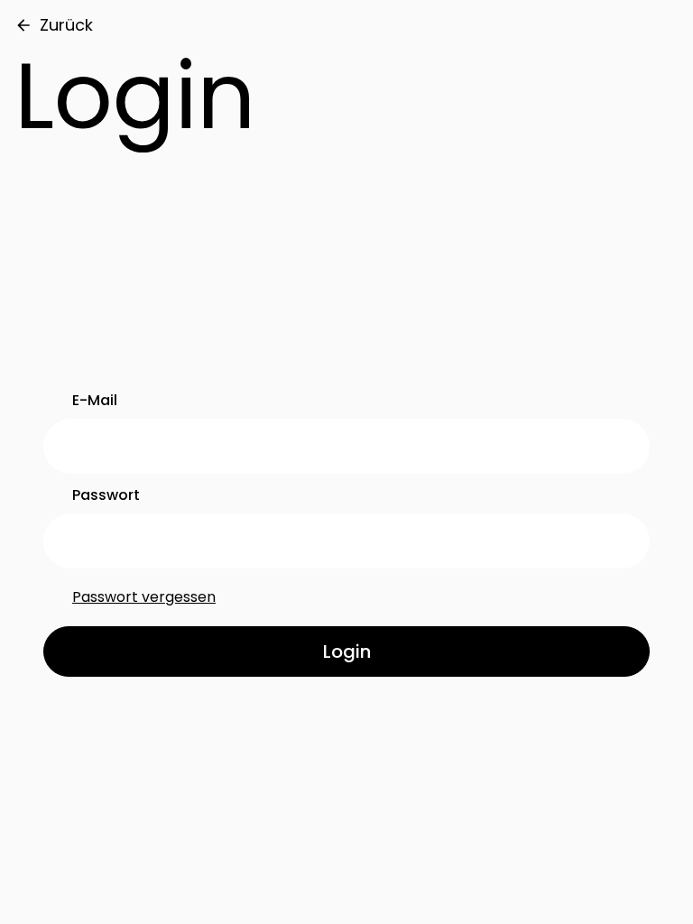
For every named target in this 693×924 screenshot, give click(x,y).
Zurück (66, 25)
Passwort (106, 495)
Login (347, 651)
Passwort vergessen (144, 597)
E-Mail (94, 400)
